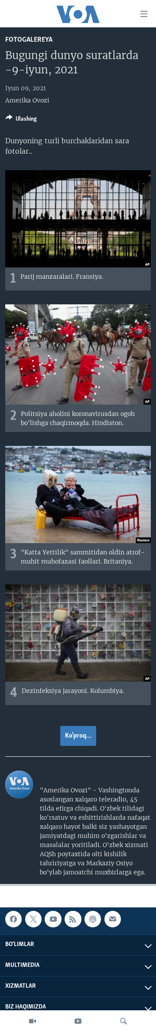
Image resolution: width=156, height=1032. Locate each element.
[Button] (21, 120)
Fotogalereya (28, 39)
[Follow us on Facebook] (13, 919)
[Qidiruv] (123, 1021)
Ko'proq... (78, 735)
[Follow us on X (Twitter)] (33, 919)
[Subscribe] (112, 919)
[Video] (33, 1021)
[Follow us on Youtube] (53, 919)
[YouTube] (78, 1021)
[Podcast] (92, 919)
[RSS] (73, 919)
